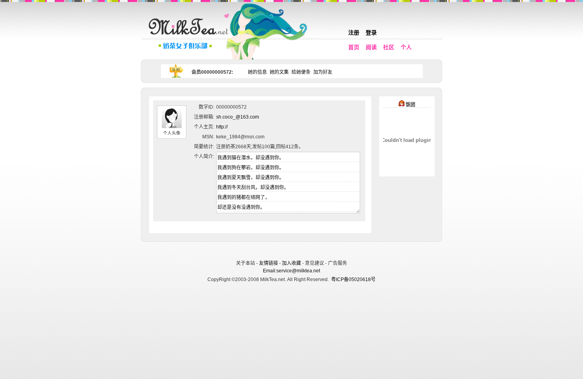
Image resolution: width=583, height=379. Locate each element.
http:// (222, 127)
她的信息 (257, 72)
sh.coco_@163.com (237, 117)
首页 (353, 47)
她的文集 (279, 72)
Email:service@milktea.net (291, 271)
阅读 (371, 47)
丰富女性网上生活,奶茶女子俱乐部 (190, 36)
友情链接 (268, 263)
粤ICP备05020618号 (353, 279)
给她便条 (301, 72)
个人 (406, 47)
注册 (353, 32)
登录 (371, 32)
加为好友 (322, 72)
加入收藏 (291, 263)
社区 (388, 47)
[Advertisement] (292, 250)
